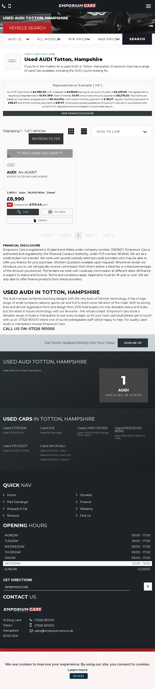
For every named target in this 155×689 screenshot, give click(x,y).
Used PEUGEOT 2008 (16, 450)
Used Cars (40, 54)
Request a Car (17, 509)
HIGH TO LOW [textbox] (108, 131)
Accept (78, 676)
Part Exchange (17, 502)
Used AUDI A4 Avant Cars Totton (22, 370)
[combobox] (17, 39)
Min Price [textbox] (77, 39)
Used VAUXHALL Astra (53, 450)
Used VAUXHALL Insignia (54, 459)
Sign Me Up (133, 343)
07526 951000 (44, 620)
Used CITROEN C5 (13, 432)
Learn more (77, 670)
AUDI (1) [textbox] (14, 39)
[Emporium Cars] (77, 6)
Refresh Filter (46, 139)
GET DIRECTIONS (17, 580)
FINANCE (42, 220)
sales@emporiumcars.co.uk (53, 631)
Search (137, 39)
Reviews (13, 515)
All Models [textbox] (48, 39)
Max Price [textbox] (107, 39)
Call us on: (29, 329)
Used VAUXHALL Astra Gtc (55, 454)
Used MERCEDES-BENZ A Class (130, 437)
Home (27, 54)
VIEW (25, 212)
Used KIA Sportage (51, 432)
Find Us (85, 515)
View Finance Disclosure (77, 113)
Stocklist (86, 495)
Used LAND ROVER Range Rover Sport (93, 434)
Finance (85, 502)
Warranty (86, 509)
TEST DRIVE (59, 212)
